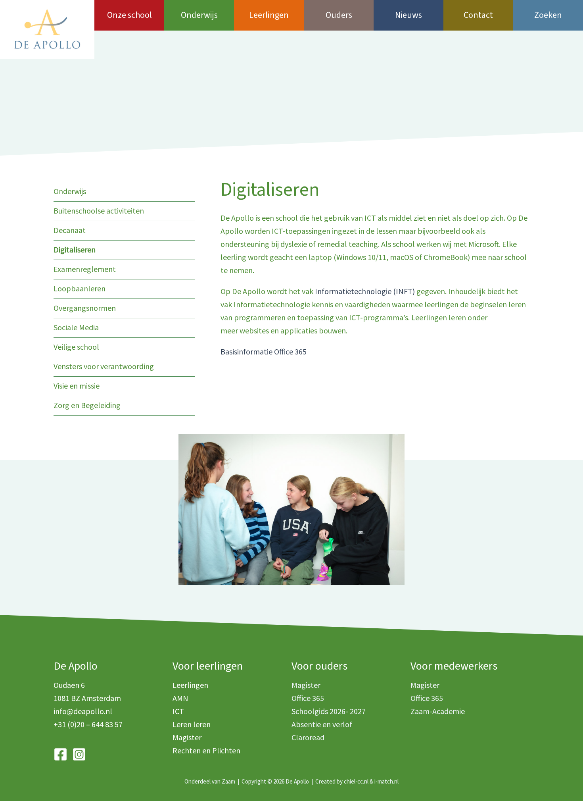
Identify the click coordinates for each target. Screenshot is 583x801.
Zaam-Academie (437, 711)
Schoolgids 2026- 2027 (329, 711)
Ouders (339, 15)
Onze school (129, 15)
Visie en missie (77, 386)
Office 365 (308, 698)
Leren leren (192, 724)
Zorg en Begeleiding (87, 405)
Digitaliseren (75, 249)
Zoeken (548, 15)
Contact (478, 15)
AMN (180, 698)
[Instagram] (79, 754)
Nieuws (408, 15)
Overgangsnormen (85, 308)
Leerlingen (269, 15)
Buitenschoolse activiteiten (99, 211)
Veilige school (76, 347)
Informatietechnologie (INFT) (365, 291)
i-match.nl (386, 781)
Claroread (308, 737)
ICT (178, 711)
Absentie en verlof (322, 724)
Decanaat (70, 230)
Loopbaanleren (79, 288)
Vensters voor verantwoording (104, 366)
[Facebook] (60, 754)
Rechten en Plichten (206, 750)
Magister (187, 737)
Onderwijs (199, 15)
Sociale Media (76, 327)
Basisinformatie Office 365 (264, 351)
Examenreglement (85, 269)
